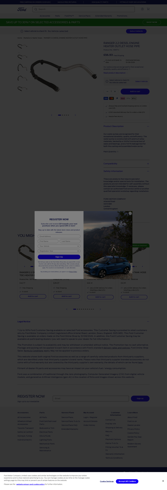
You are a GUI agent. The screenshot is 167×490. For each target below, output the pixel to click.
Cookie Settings (107, 481)
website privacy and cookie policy (30, 484)
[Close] (163, 481)
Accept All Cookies (127, 481)
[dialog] (83, 481)
